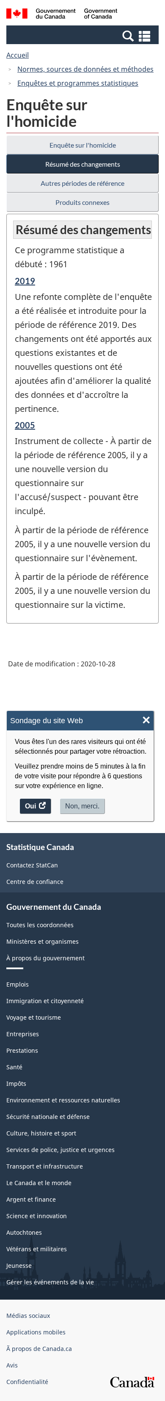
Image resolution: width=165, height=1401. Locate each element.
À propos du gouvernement (45, 958)
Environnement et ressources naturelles (63, 1100)
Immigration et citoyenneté (45, 1001)
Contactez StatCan (32, 865)
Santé (14, 1067)
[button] (83, 35)
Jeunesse (19, 1265)
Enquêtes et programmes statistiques (77, 83)
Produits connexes (82, 202)
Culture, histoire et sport (41, 1133)
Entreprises (22, 1034)
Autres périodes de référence (82, 183)
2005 (25, 425)
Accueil (17, 55)
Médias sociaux (28, 1316)
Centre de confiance (34, 882)
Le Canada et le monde (39, 1183)
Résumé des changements (82, 164)
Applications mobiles (36, 1332)
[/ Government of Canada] (62, 14)
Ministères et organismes (42, 941)
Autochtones (24, 1232)
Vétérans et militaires (36, 1249)
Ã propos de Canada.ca (39, 1349)
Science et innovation (36, 1216)
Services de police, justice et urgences (60, 1150)
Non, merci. (82, 806)
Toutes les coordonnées (40, 925)
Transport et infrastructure (44, 1166)
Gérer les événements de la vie (50, 1282)
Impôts (16, 1083)
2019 (25, 281)
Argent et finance (31, 1199)
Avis (12, 1365)
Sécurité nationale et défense (48, 1117)
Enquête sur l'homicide (83, 145)
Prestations (22, 1050)
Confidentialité (27, 1382)
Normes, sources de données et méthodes (85, 69)
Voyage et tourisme (33, 1017)
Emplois (17, 984)
